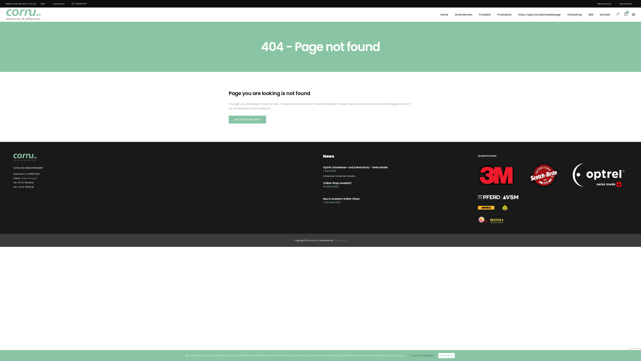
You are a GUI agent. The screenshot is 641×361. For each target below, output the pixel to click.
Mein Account (605, 3)
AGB (42, 3)
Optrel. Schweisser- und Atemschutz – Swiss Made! (355, 167)
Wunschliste (625, 3)
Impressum (58, 3)
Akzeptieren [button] (446, 355)
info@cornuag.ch (29, 178)
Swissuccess (340, 240)
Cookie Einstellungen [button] (422, 355)
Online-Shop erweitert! (337, 183)
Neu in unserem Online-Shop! (341, 199)
